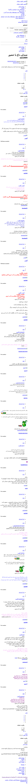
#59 (23, 672)
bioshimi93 (24, 208)
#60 (23, 693)
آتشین (25, 138)
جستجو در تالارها (13, 9)
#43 (23, 183)
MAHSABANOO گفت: (20, 382)
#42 (23, 148)
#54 (23, 498)
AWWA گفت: (21, 553)
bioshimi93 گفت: (20, 332)
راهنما (23, 771)
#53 (23, 474)
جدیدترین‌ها (21, 11)
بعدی (26, 91)
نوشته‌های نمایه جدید (12, 12)
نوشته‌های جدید (20, 9)
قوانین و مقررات (20, 768)
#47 (23, 290)
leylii (26, 488)
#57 (23, 596)
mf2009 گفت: (21, 119)
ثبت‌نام (25, 43)
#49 (23, 361)
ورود (26, 40)
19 (23, 89)
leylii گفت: (21, 634)
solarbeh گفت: (20, 220)
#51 (23, 407)
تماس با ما (21, 767)
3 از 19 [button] (21, 93)
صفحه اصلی (21, 6)
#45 (23, 248)
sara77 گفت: (21, 445)
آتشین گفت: (21, 185)
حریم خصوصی (20, 770)
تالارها (23, 8)
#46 (23, 270)
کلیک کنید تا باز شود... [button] (19, 124)
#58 (23, 632)
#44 (23, 218)
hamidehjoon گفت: (19, 599)
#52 (23, 443)
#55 (23, 523)
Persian (22, 764)
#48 (23, 329)
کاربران (22, 15)
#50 (23, 380)
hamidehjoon (24, 464)
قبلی (26, 70)
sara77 (25, 106)
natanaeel (25, 662)
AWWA (25, 398)
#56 (23, 550)
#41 (23, 116)
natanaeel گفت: (20, 696)
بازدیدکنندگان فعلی (19, 16)
